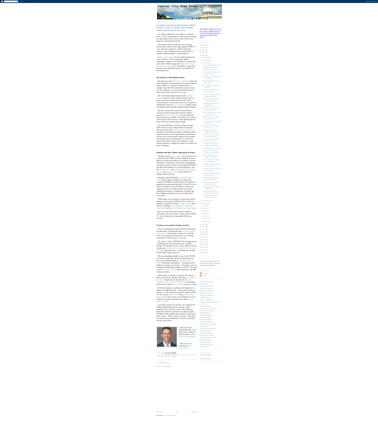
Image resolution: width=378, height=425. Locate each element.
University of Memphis (180, 81)
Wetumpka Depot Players (206, 333)
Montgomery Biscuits (205, 317)
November (206, 60)
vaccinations (165, 356)
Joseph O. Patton (204, 273)
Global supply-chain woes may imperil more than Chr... (211, 183)
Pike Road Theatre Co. (206, 340)
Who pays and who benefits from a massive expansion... (212, 169)
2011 (203, 247)
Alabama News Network (206, 291)
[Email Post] (165, 352)
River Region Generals (206, 319)
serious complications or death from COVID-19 (174, 280)
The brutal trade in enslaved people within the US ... (210, 131)
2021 (203, 55)
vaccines (173, 356)
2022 (203, 53)
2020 (203, 224)
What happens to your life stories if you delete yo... (211, 77)
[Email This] (168, 353)
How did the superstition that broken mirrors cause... (210, 196)
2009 (203, 252)
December (206, 57)
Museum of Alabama (205, 306)
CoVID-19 (173, 355)
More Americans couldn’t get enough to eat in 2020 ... (210, 156)
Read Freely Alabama (205, 342)
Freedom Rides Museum (206, 315)
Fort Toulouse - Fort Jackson (207, 310)
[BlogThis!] (170, 353)
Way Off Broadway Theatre (207, 335)
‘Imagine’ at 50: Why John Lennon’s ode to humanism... (211, 152)
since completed (179, 104)
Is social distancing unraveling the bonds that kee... (212, 122)
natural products (176, 156)
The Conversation (185, 347)
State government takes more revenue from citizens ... (210, 100)
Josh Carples (203, 275)
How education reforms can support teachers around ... (210, 144)
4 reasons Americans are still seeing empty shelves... (210, 109)
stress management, (177, 205)
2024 (203, 47)
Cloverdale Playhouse (206, 331)
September (206, 200)
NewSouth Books (204, 326)
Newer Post (159, 411)
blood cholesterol (179, 130)
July (204, 206)
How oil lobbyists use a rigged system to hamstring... (211, 160)
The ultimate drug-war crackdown (212, 148)
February (205, 218)
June (204, 208)
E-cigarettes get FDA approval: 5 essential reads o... (211, 104)
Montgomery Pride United (207, 344)
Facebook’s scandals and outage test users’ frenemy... (211, 174)
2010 (203, 250)
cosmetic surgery (170, 269)
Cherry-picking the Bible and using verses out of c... (211, 140)
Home (176, 411)
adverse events (178, 284)
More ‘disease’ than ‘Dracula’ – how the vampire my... (211, 68)
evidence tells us (165, 169)
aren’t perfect (173, 294)
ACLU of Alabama (205, 346)
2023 (203, 50)
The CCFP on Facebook (206, 282)
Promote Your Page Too (205, 358)
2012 (203, 245)
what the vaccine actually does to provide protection (176, 249)
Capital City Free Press (205, 354)
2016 (203, 234)
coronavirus (166, 355)
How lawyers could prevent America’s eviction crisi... (210, 178)
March (205, 216)
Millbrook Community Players (208, 337)
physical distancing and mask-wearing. (183, 208)
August (205, 203)
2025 (203, 45)
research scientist (167, 57)
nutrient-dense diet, (183, 169)
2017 (203, 232)
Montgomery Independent (207, 295)
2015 (203, 237)
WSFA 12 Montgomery (206, 293)
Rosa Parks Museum (205, 313)
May (204, 211)
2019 (203, 227)
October (205, 63)
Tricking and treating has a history (212, 65)
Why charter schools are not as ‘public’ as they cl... (211, 127)
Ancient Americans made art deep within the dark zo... (212, 73)
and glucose (190, 130)
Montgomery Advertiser (206, 288)
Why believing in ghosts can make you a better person (212, 113)
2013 (203, 242)
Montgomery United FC (206, 322)
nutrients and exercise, (172, 115)
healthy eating (185, 355)
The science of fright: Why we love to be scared (211, 91)
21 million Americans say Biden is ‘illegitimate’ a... (212, 187)
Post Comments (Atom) (170, 415)
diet (178, 355)
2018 (203, 229)
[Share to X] (172, 353)
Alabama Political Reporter (207, 286)
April (205, 213)
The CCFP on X (204, 284)
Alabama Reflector (205, 297)
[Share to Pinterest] (176, 353)
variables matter (184, 203)
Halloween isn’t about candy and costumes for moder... (211, 135)
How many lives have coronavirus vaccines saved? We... (212, 95)
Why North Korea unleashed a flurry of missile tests (211, 118)
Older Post (194, 411)
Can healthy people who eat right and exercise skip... (212, 165)
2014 (203, 239)
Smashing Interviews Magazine (208, 324)
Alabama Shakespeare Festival (208, 328)
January (205, 221)
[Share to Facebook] (174, 353)
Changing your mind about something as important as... (211, 192)
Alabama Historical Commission (208, 308)
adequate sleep (171, 171)
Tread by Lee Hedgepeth (206, 300)
